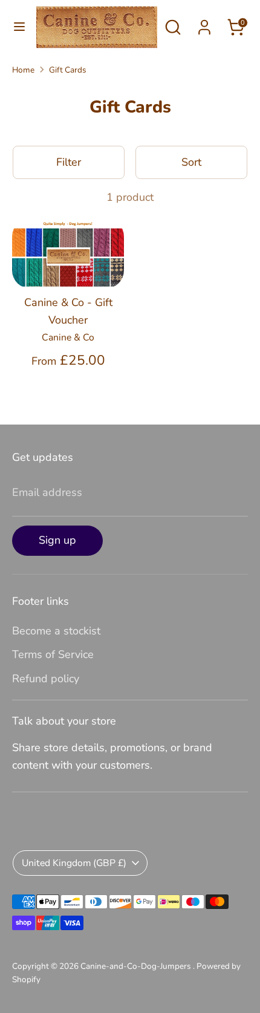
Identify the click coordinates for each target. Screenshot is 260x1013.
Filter (68, 162)
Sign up (57, 540)
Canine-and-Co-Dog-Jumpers (136, 966)
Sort (191, 162)
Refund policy (45, 678)
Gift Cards (67, 70)
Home (23, 70)
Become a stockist (56, 631)
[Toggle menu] (18, 27)
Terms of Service (53, 654)
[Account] (204, 23)
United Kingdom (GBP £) (74, 863)
